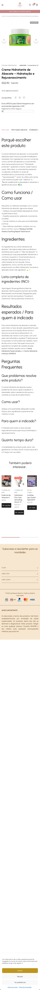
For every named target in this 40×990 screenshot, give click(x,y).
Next (36, 40)
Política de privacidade (25, 987)
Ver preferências (20, 982)
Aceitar (20, 971)
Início (3, 16)
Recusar (20, 976)
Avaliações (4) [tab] (34, 130)
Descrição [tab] (5, 130)
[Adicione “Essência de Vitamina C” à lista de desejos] (9, 481)
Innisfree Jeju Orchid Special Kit (31, 497)
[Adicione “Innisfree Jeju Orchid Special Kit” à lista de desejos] (34, 481)
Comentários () (33, 65)
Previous (4, 40)
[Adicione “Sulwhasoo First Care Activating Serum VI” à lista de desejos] (21, 481)
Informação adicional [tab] (19, 130)
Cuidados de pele (6, 491)
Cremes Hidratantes (12, 16)
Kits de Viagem (29, 491)
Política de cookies (13, 987)
